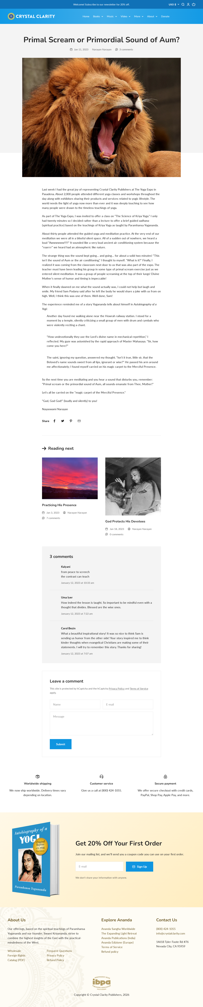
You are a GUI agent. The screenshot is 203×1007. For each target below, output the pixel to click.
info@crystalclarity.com (170, 933)
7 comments (53, 517)
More (137, 16)
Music (110, 16)
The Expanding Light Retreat (119, 933)
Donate (165, 16)
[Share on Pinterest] (71, 421)
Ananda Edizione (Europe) (117, 942)
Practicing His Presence (59, 505)
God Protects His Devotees (125, 521)
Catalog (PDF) (16, 960)
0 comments (116, 534)
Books (96, 16)
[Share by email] (79, 421)
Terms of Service (139, 688)
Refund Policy (55, 960)
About (150, 16)
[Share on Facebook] (54, 421)
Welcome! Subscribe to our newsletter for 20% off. (101, 4)
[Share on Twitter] (62, 421)
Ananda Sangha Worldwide (118, 929)
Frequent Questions (59, 951)
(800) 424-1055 (166, 929)
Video (124, 16)
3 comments (126, 49)
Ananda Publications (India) (118, 938)
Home (86, 16)
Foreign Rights (16, 955)
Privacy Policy (116, 688)
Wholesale (14, 951)
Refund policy (109, 951)
